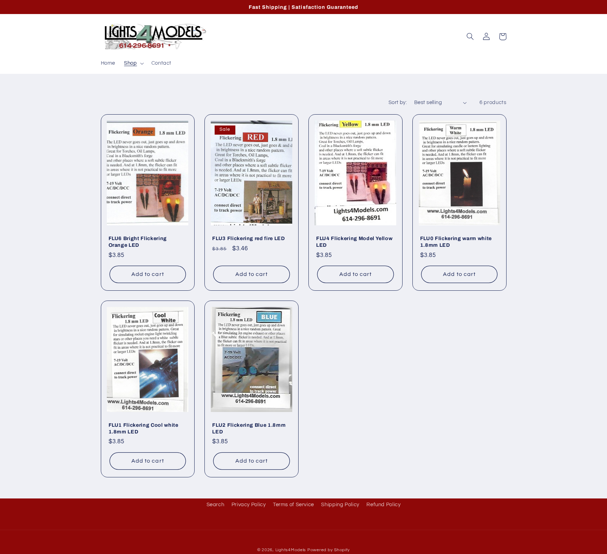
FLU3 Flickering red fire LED (248, 238)
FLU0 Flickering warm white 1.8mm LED (456, 241)
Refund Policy (383, 504)
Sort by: (398, 102)
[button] (133, 63)
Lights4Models (290, 550)
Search (215, 504)
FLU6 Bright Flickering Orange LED (138, 241)
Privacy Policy (248, 504)
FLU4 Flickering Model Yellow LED (354, 241)
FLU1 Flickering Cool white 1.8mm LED (143, 428)
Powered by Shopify (328, 550)
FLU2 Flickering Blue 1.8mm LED (249, 428)
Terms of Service (293, 504)
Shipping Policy (340, 504)
